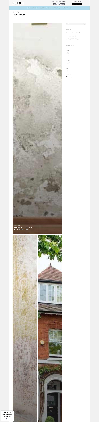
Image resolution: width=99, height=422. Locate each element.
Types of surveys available (71, 36)
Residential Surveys (32, 7)
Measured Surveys (55, 7)
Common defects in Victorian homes (73, 32)
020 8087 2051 (59, 4)
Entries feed (68, 72)
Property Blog (17, 225)
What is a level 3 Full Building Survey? (73, 38)
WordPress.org (69, 76)
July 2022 (67, 55)
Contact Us (65, 7)
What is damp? (69, 34)
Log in (67, 71)
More (70, 7)
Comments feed (69, 74)
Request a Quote (77, 4)
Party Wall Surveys (44, 7)
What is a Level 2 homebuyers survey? (73, 39)
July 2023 (67, 53)
